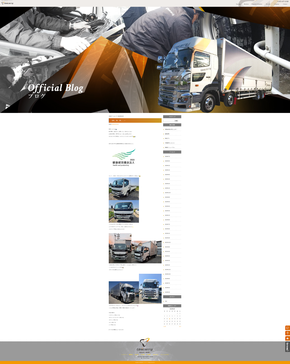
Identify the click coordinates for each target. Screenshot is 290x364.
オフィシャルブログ (165, 354)
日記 (166, 301)
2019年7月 (167, 283)
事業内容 (246, 4)
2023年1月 (167, 233)
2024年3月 (167, 210)
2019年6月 (167, 287)
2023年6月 (167, 228)
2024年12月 (168, 192)
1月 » (180, 326)
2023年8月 (167, 219)
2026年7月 (167, 156)
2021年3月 (167, 251)
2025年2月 (167, 183)
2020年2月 (167, 265)
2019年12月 (168, 269)
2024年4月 (167, 206)
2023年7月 (167, 224)
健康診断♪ (167, 133)
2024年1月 (167, 215)
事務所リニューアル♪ (170, 147)
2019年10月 (168, 274)
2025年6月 (167, 174)
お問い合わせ (285, 4)
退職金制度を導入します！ (171, 129)
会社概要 (276, 4)
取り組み (257, 4)
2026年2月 (167, 165)
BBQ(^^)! (167, 138)
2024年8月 (167, 197)
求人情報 (268, 4)
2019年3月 (167, 292)
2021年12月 (168, 242)
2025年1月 (167, 188)
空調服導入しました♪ (170, 142)
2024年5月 (167, 201)
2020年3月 (167, 260)
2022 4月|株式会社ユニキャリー (7, 0)
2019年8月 (167, 278)
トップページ (238, 4)
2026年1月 (167, 170)
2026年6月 (167, 161)
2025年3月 (167, 179)
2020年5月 (167, 256)
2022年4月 (167, 237)
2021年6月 (167, 247)
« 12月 (164, 326)
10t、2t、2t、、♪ (118, 120)
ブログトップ (172, 116)
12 (169, 318)
